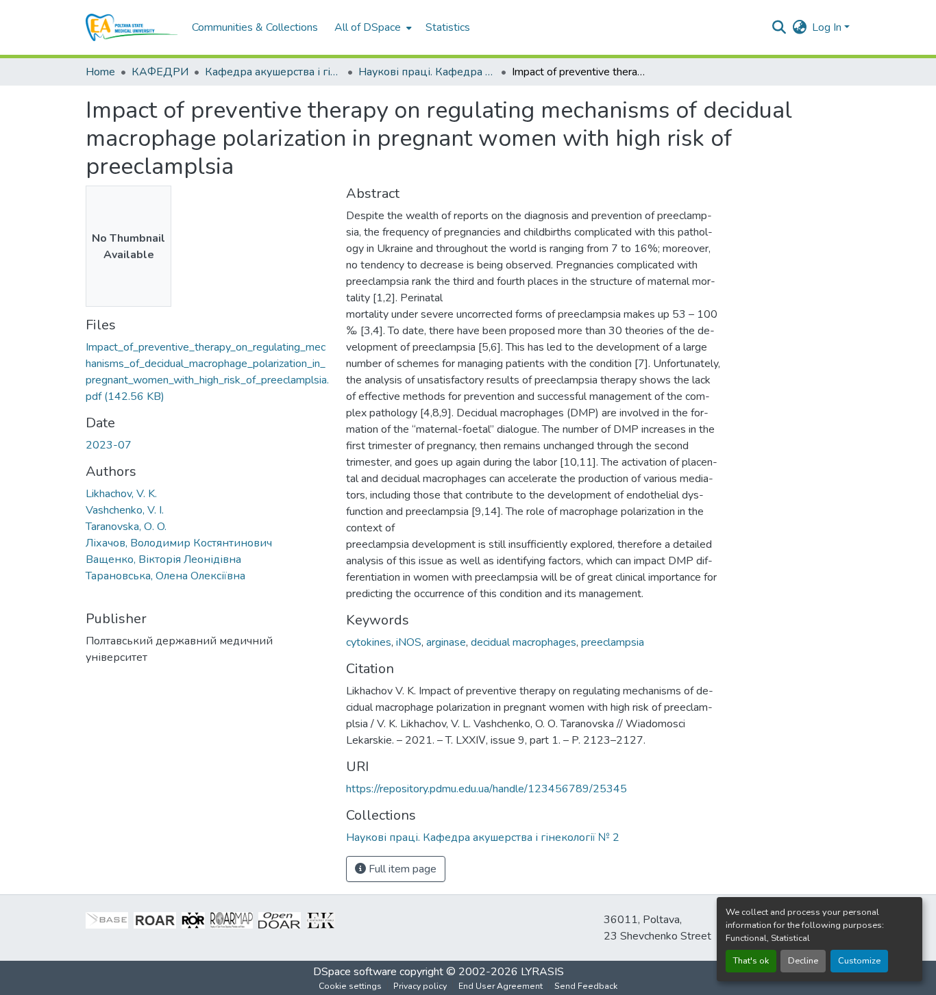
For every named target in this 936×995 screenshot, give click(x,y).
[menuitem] (372, 27)
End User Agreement (500, 986)
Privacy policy (420, 986)
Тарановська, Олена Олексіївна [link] (165, 575)
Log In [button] (828, 27)
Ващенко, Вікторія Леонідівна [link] (163, 559)
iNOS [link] (408, 642)
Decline (803, 961)
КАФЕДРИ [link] (160, 71)
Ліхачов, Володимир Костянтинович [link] (179, 543)
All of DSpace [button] (367, 27)
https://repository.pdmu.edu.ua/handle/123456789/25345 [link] (486, 788)
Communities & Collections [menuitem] (255, 27)
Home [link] (100, 71)
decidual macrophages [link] (523, 642)
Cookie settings (350, 986)
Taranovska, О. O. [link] (126, 526)
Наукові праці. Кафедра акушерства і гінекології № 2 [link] (426, 71)
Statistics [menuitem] (448, 27)
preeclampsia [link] (612, 642)
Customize (859, 961)
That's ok (751, 961)
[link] (208, 372)
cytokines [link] (368, 642)
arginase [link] (446, 642)
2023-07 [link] (109, 445)
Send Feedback (585, 986)
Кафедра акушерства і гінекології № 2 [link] (273, 71)
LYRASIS (542, 971)
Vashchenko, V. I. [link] (125, 510)
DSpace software (355, 971)
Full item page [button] (401, 869)
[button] (132, 27)
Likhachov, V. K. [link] (121, 493)
